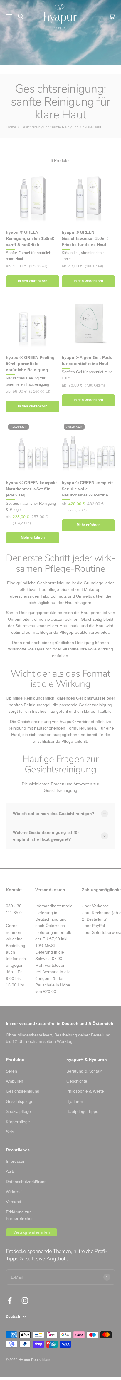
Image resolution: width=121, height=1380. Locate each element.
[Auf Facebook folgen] (10, 1300)
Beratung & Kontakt (84, 1071)
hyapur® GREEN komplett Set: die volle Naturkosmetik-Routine (87, 488)
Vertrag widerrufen (31, 1232)
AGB (10, 1171)
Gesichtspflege (19, 1101)
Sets (10, 1131)
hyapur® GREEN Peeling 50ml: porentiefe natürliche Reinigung (30, 363)
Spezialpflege (18, 1111)
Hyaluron (74, 1101)
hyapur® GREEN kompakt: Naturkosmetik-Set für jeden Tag (32, 488)
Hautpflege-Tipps (82, 1111)
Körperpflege (18, 1121)
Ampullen (14, 1081)
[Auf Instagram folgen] (25, 1300)
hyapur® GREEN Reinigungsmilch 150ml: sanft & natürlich (30, 238)
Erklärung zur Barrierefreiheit (19, 1215)
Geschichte (76, 1081)
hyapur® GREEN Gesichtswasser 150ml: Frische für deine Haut (85, 238)
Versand (13, 1201)
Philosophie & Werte (85, 1091)
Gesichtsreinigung (22, 1091)
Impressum (16, 1161)
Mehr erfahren (33, 538)
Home (11, 127)
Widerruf (14, 1191)
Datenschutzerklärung (26, 1181)
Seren (11, 1071)
